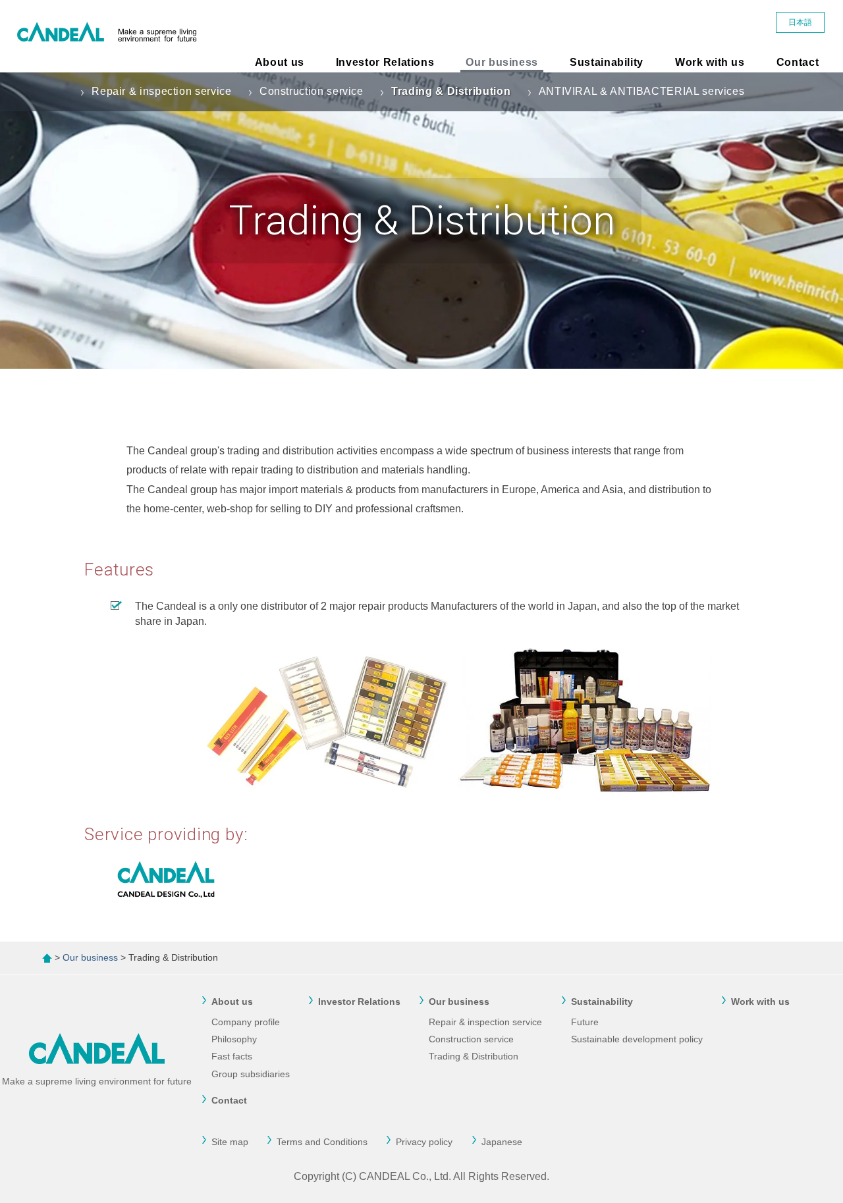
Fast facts (231, 1056)
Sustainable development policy (637, 1039)
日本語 (800, 22)
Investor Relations (385, 62)
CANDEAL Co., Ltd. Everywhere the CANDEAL (110, 36)
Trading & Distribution (450, 91)
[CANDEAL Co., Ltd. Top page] (47, 957)
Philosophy (234, 1039)
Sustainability (606, 62)
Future (585, 1022)
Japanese (501, 1141)
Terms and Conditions (322, 1141)
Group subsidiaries (250, 1074)
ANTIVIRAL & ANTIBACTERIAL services (642, 91)
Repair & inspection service (161, 91)
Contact (797, 62)
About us (279, 62)
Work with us (710, 62)
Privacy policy (424, 1141)
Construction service (311, 91)
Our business (502, 62)
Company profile (245, 1022)
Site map (229, 1141)
